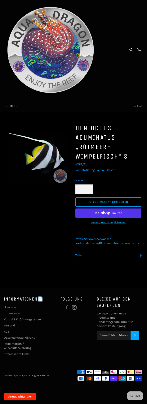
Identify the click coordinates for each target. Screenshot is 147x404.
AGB (6, 331)
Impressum (12, 313)
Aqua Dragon (20, 375)
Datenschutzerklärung (19, 337)
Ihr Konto (138, 106)
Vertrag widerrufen (20, 396)
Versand (9, 325)
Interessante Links (16, 354)
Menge (79, 180)
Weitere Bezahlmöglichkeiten (108, 222)
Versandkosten (106, 170)
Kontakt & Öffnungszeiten (22, 319)
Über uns (10, 307)
